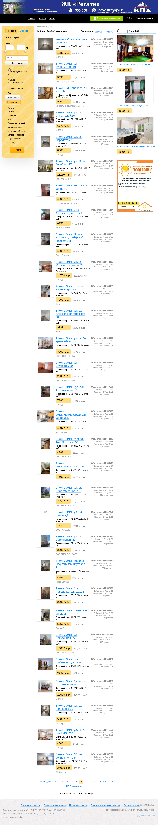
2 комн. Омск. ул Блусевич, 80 (66, 364)
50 (67, 785)
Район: (10, 108)
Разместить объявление (107, 18)
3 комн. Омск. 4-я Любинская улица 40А (70, 661)
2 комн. (133, 65)
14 (104, 781)
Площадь (11, 115)
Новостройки (13, 97)
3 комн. (132, 105)
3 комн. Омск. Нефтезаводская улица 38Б (71, 414)
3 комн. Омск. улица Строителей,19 (69, 114)
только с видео (15, 88)
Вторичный (12, 102)
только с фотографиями (15, 81)
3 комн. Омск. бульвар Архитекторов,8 (70, 683)
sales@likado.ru (17, 817)
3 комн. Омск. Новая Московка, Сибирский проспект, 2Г (69, 237)
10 (85, 781)
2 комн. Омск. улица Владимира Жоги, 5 (69, 489)
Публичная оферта (78, 805)
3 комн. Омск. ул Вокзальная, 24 (66, 636)
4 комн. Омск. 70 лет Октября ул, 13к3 (69, 756)
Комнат (10, 112)
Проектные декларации (55, 805)
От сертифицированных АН (18, 71)
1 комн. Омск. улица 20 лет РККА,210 (70, 731)
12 (95, 781)
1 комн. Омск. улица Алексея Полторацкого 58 (70, 314)
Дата (9, 119)
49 (111, 781)
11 (90, 781)
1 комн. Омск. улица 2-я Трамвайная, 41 (71, 340)
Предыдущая (46, 782)
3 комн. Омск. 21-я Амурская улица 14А (69, 211)
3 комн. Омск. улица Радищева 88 (69, 707)
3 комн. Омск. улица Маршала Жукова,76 (69, 263)
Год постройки (14, 139)
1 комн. (136, 146)
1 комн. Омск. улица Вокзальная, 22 (69, 538)
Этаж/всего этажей (16, 123)
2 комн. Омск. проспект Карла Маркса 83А (70, 288)
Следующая (76, 786)
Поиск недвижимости (30, 805)
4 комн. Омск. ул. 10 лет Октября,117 (71, 163)
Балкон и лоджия (15, 135)
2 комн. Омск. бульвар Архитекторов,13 (70, 388)
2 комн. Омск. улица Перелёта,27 (69, 138)
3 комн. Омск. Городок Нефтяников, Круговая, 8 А (72, 564)
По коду (11, 142)
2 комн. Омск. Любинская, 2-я (70, 465)
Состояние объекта (16, 131)
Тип (9, 93)
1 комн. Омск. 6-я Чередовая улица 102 (70, 590)
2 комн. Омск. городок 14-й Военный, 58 (70, 440)
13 (99, 781)
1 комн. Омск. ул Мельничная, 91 (66, 65)
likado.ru (11, 18)
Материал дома (14, 127)
